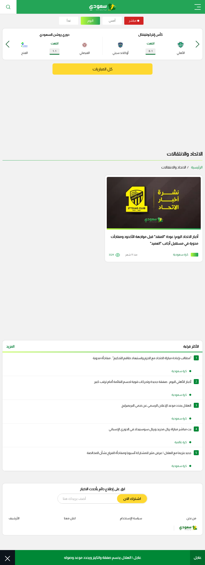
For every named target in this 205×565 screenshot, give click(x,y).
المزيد (10, 346)
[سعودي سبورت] (102, 7)
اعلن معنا (70, 518)
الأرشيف (14, 518)
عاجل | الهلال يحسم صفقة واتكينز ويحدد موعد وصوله (102, 558)
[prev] (197, 44)
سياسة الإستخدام (131, 518)
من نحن (191, 518)
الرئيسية (196, 167)
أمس (112, 20)
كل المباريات (102, 69)
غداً (69, 20)
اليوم (91, 20)
